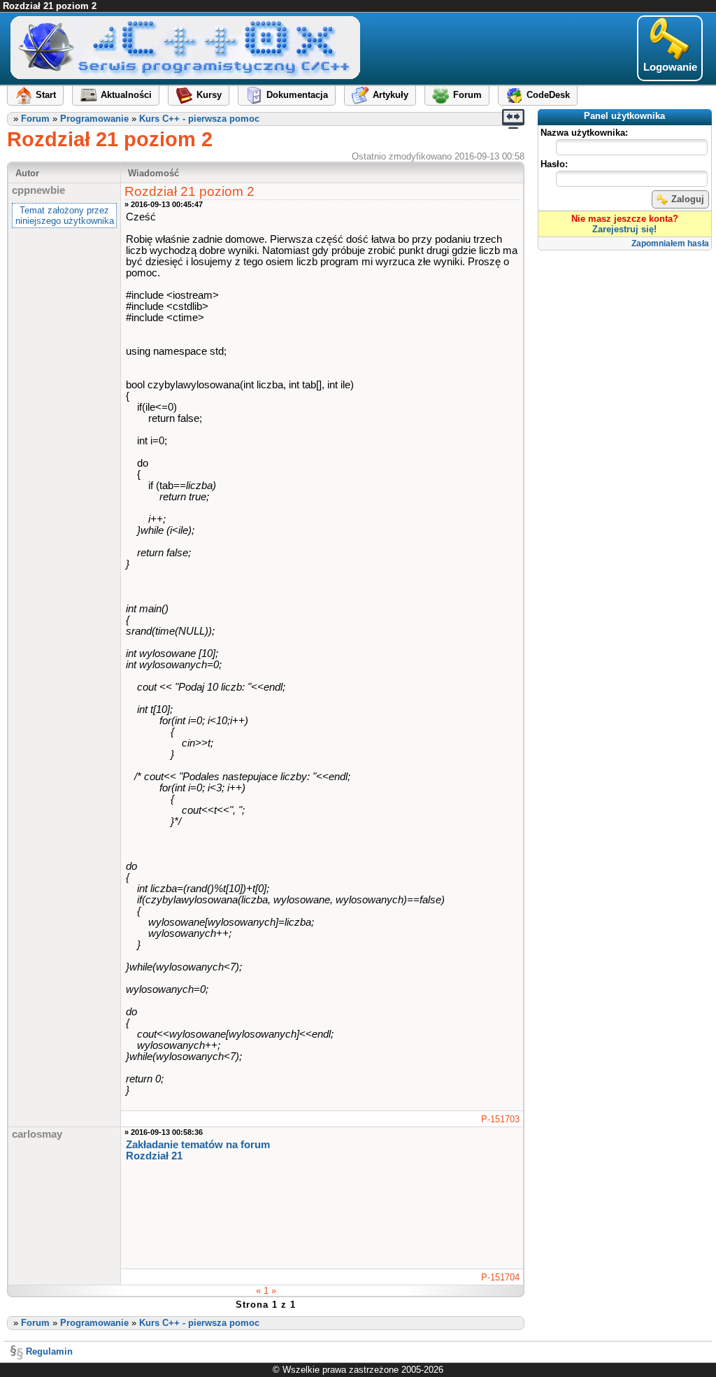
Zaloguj (687, 199)
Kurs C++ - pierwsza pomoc (199, 118)
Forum (35, 118)
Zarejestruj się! (624, 229)
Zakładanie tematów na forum (198, 1144)
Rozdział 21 (154, 1155)
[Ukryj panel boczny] (513, 119)
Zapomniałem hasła (670, 243)
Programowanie (94, 118)
